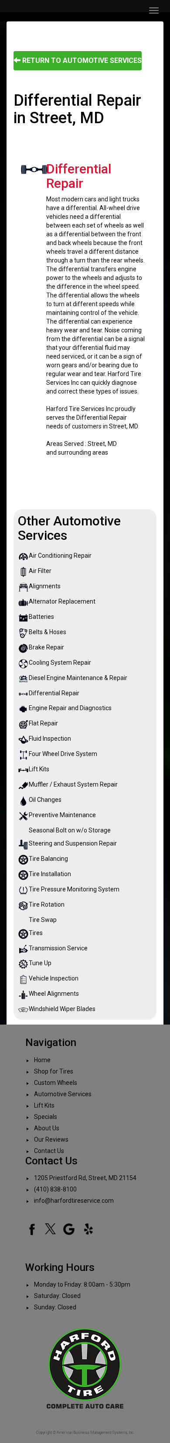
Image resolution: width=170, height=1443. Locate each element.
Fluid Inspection (50, 738)
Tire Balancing (48, 858)
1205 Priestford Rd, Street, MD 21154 (85, 1177)
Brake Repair (46, 647)
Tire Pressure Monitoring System (74, 889)
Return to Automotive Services (81, 60)
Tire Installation (50, 873)
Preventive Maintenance (62, 814)
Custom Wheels (55, 1082)
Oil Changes (45, 799)
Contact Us (49, 1150)
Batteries (41, 616)
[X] (50, 1228)
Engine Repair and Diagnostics (70, 707)
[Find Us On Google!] (68, 1228)
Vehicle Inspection (53, 978)
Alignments (45, 586)
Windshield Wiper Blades (62, 1008)
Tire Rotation (47, 904)
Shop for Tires (53, 1071)
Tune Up (40, 963)
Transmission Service (58, 948)
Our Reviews (51, 1139)
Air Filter (40, 570)
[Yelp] (88, 1228)
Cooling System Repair (60, 662)
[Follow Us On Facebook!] (31, 1228)
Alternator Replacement (62, 601)
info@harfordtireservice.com (74, 1200)
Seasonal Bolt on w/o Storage (70, 830)
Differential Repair (54, 693)
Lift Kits (39, 769)
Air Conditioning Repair (60, 555)
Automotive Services (63, 1094)
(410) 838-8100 (55, 1189)
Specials (45, 1116)
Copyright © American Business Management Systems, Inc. (85, 1432)
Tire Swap (43, 919)
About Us (46, 1128)
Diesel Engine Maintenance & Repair (78, 677)
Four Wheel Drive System (63, 753)
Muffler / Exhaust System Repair (73, 784)
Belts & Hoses (47, 631)
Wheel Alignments (54, 993)
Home (42, 1059)
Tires (36, 932)
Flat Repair (43, 723)
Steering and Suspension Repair (73, 843)
